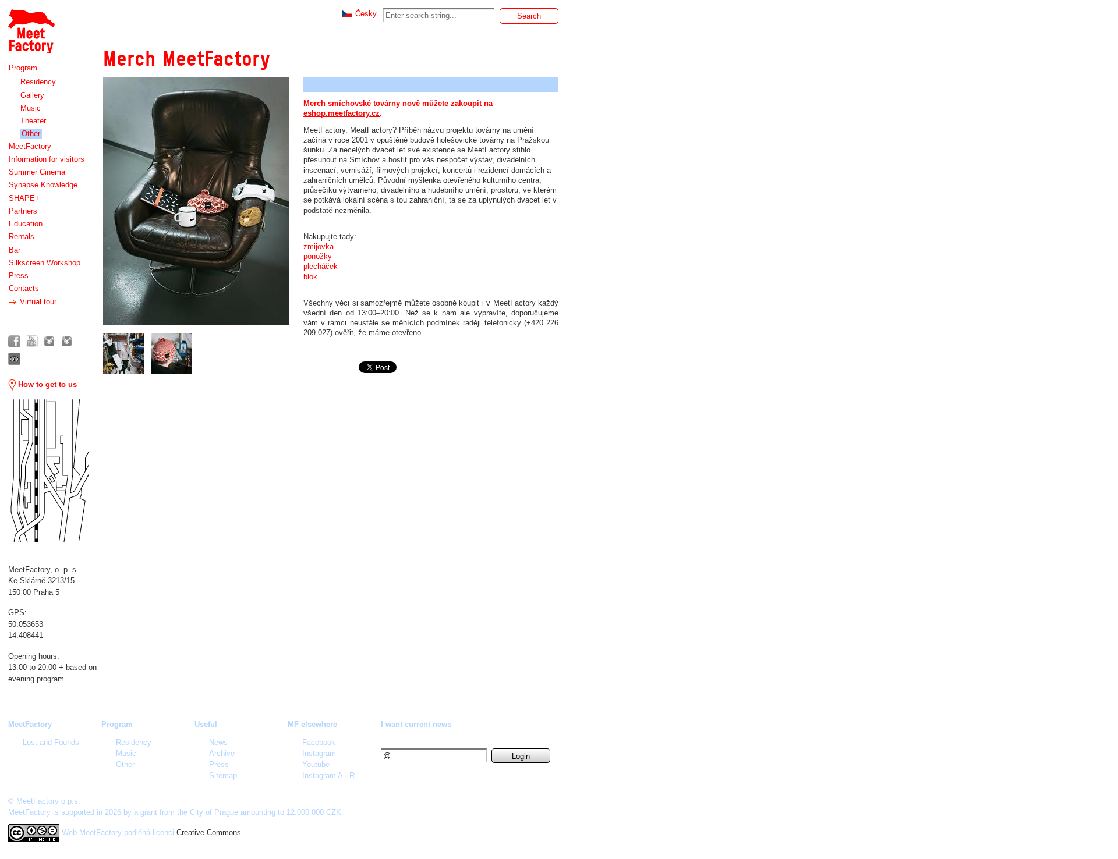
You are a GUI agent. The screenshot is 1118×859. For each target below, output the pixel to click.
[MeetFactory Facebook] (14, 341)
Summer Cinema (37, 172)
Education (26, 223)
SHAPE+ (24, 198)
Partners (23, 211)
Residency (38, 81)
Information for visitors (46, 159)
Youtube (316, 764)
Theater (33, 120)
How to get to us (46, 384)
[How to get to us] (48, 470)
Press (19, 275)
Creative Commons (208, 832)
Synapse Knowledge (43, 184)
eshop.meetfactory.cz (341, 113)
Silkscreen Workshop (44, 262)
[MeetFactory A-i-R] (67, 341)
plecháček (320, 266)
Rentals (21, 236)
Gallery (32, 95)
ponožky (317, 256)
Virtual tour (36, 301)
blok (310, 276)
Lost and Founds (51, 742)
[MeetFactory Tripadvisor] (14, 359)
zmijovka (319, 246)
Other (31, 133)
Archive (222, 753)
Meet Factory (31, 25)
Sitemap (223, 775)
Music (30, 108)
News (218, 742)
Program (23, 67)
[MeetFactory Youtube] (32, 341)
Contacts (24, 288)
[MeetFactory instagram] (49, 341)
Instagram (319, 753)
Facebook (318, 742)
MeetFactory (30, 146)
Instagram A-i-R (328, 775)
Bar (14, 250)
